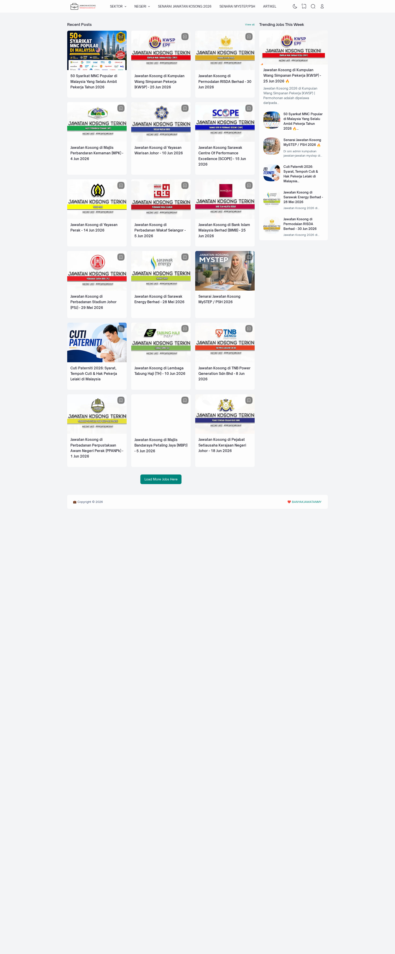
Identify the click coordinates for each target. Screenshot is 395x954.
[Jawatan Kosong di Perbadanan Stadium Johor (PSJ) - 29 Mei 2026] (97, 289)
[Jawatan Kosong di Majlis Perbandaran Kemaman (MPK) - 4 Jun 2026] (97, 140)
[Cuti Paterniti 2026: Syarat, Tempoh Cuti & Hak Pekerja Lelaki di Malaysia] (97, 361)
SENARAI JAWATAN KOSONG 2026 (184, 6)
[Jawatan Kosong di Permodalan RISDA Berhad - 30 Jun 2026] (225, 69)
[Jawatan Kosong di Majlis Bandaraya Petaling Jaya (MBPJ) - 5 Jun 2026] (161, 433)
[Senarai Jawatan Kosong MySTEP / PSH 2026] (225, 289)
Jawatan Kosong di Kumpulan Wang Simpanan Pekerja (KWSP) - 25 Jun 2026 (159, 81)
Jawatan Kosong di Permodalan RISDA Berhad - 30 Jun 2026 (224, 81)
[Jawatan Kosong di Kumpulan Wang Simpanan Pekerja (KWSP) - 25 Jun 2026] (161, 69)
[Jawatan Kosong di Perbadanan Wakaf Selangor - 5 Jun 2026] (161, 218)
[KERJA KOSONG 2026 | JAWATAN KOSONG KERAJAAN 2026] (83, 6)
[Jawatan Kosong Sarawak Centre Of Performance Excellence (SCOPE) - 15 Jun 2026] (225, 140)
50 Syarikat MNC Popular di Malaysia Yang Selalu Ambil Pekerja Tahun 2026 (93, 81)
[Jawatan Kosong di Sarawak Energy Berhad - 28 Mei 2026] (161, 289)
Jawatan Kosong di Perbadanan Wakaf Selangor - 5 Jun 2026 (160, 230)
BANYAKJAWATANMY (306, 502)
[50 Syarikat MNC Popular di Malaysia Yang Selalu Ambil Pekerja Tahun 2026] (97, 69)
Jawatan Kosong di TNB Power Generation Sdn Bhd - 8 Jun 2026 (224, 374)
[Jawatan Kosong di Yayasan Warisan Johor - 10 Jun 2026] (161, 140)
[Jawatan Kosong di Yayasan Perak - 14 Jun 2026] (97, 218)
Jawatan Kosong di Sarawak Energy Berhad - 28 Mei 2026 (303, 197)
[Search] (313, 6)
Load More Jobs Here (161, 479)
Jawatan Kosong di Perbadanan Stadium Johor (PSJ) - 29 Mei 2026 (93, 302)
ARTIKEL (269, 6)
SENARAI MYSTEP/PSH (237, 6)
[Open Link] (322, 6)
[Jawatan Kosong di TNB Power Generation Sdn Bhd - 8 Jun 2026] (225, 361)
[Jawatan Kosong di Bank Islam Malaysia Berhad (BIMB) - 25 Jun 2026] (225, 218)
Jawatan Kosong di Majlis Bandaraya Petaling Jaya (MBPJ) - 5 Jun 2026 (160, 445)
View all (250, 24)
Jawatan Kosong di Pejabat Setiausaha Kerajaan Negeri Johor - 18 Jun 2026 (222, 445)
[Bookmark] (121, 36)
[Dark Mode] (295, 6)
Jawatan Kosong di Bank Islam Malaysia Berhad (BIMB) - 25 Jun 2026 (224, 230)
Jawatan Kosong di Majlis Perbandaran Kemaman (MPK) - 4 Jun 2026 (96, 153)
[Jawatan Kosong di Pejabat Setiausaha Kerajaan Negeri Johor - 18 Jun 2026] (225, 432)
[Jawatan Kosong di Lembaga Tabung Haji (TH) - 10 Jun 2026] (161, 361)
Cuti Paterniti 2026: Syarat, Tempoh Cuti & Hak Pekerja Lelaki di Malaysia (93, 374)
